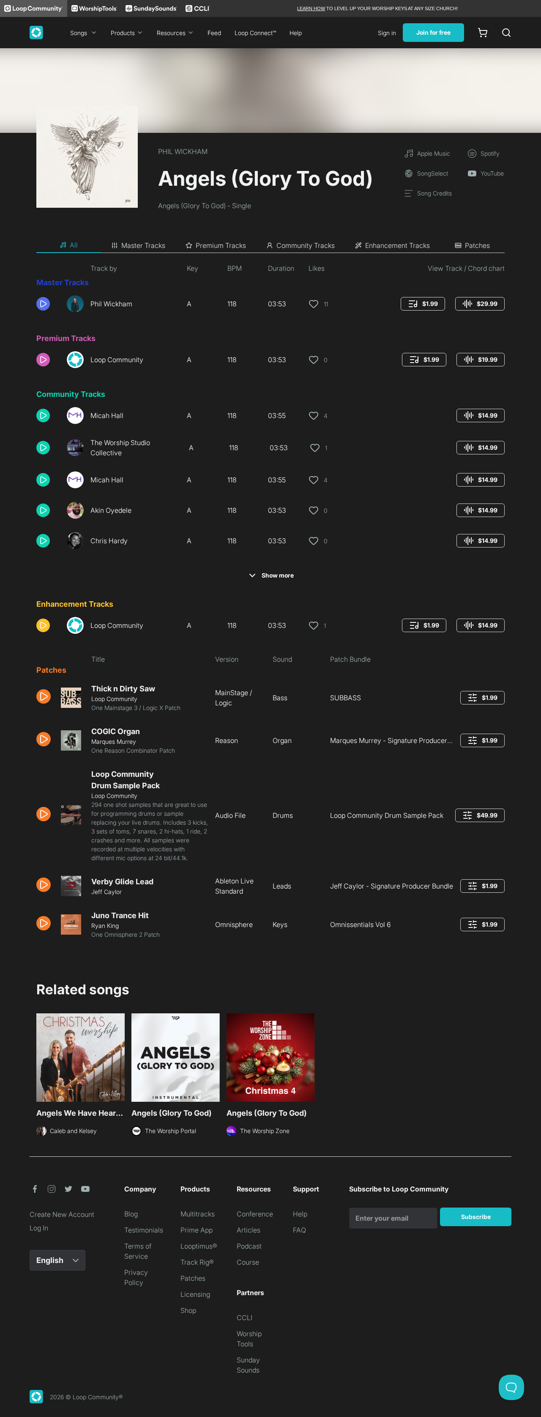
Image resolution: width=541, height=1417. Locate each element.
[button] (48, 304)
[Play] (43, 304)
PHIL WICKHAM (183, 151)
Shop (188, 1310)
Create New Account (62, 1214)
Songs (78, 32)
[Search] (506, 33)
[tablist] (270, 245)
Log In (39, 1228)
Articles (248, 1230)
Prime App (196, 1230)
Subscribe (476, 1216)
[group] (423, 304)
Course (248, 1262)
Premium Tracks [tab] (221, 245)
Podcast (249, 1246)
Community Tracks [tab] (305, 245)
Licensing (195, 1294)
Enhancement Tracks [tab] (397, 245)
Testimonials (143, 1230)
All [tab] (74, 245)
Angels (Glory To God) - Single (204, 205)
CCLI (244, 1317)
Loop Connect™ (255, 32)
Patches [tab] (477, 245)
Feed (214, 32)
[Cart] (483, 33)
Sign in (387, 32)
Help (296, 32)
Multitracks (197, 1214)
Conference (255, 1214)
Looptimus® (198, 1246)
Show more (278, 575)
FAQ (299, 1230)
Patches (192, 1278)
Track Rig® (197, 1262)
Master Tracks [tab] (143, 245)
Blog (131, 1214)
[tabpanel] (270, 604)
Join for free (433, 32)
